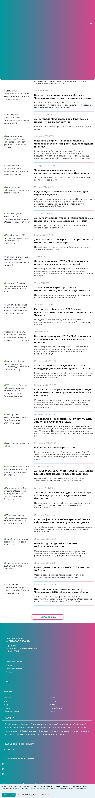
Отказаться (44, 795)
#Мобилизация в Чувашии (17, 724)
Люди (6, 705)
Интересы (54, 705)
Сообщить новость (14, 669)
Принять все (8, 795)
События (53, 701)
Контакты (10, 665)
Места (52, 698)
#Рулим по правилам (14, 734)
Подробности (55, 708)
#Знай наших (74, 727)
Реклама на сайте (14, 662)
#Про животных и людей (52, 734)
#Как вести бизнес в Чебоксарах (54, 731)
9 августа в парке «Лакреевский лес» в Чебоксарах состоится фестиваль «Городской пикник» (63, 143)
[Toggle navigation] (91, 24)
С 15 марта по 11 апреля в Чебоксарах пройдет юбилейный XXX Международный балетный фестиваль (63, 392)
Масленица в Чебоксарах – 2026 (54, 447)
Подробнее (7, 791)
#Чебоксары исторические (53, 727)
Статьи (52, 712)
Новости (7, 698)
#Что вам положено (80, 731)
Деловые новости (11, 712)
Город (6, 701)
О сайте (9, 672)
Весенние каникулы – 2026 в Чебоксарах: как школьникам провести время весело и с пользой (63, 339)
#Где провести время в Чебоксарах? (22, 727)
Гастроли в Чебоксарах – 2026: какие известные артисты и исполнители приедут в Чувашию (63, 312)
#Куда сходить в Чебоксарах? (44, 724)
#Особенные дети (28, 731)
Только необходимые (27, 795)
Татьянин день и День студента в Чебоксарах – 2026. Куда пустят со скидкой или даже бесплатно (63, 495)
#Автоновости (32, 734)
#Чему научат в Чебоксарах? (73, 724)
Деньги (6, 708)
